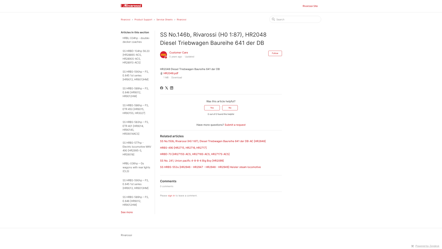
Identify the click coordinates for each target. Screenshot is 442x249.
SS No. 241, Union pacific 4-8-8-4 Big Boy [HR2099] (192, 160)
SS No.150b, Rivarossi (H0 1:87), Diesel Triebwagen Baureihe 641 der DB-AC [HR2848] (213, 141)
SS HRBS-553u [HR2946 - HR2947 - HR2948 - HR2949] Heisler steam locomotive (210, 167)
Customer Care (178, 52)
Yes (212, 107)
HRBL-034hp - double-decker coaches (136, 40)
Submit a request (235, 124)
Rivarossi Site (310, 5)
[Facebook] (161, 87)
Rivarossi (125, 19)
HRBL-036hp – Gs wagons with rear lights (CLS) (136, 167)
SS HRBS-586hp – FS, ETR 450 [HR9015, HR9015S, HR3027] (136, 109)
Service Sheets (164, 19)
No (230, 107)
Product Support (143, 19)
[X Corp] (166, 87)
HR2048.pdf (171, 73)
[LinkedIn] (171, 87)
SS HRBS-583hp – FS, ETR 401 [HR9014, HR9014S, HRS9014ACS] (136, 127)
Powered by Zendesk (427, 246)
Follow (275, 53)
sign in (171, 195)
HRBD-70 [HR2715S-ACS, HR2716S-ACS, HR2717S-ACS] (195, 154)
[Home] (133, 7)
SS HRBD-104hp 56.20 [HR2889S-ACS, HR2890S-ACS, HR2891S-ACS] (136, 56)
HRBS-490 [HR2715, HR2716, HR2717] (183, 147)
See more (127, 212)
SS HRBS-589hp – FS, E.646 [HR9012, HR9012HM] (136, 92)
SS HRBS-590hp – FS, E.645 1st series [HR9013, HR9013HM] (136, 75)
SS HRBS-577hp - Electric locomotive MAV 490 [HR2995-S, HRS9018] (137, 148)
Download (176, 77)
